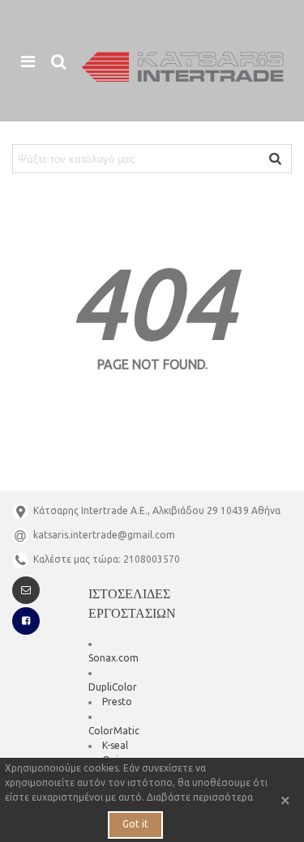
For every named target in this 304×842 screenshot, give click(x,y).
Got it (135, 824)
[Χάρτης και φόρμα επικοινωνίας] (26, 590)
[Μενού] (27, 60)
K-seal (115, 745)
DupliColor (112, 687)
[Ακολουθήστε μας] (26, 621)
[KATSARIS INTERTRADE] (183, 67)
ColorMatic (113, 730)
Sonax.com (113, 658)
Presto (117, 701)
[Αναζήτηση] (58, 60)
